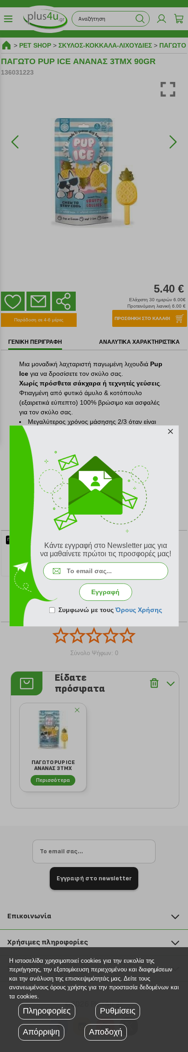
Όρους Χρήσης (138, 610)
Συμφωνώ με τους (110, 610)
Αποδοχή (105, 1031)
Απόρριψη (41, 1031)
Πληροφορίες (47, 1010)
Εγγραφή (105, 592)
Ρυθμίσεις (118, 1010)
